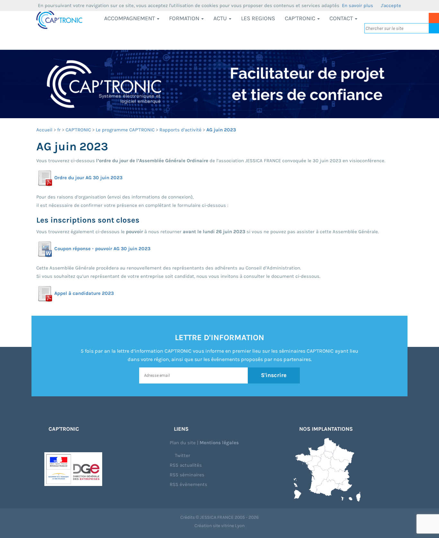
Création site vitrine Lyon (219, 525)
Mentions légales (219, 442)
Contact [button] (341, 18)
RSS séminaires (187, 475)
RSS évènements (188, 484)
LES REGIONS (258, 18)
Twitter (182, 455)
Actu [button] (220, 18)
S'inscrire (274, 375)
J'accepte (391, 5)
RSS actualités (186, 465)
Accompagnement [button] (130, 18)
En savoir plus (357, 5)
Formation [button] (185, 18)
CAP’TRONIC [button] (301, 18)
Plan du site (183, 442)
